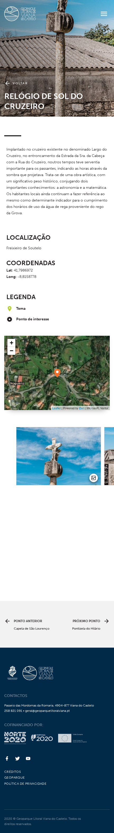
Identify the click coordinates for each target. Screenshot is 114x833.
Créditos (12, 772)
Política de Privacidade (25, 784)
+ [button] (11, 342)
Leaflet (56, 408)
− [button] (11, 350)
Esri (81, 408)
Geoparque (14, 777)
